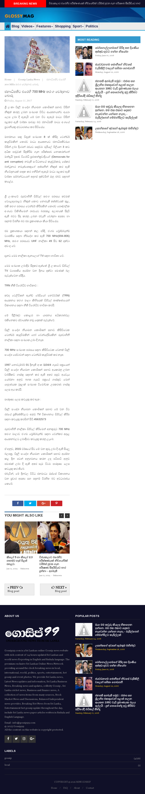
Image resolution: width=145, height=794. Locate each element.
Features (43, 26)
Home (8, 79)
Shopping (63, 26)
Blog (15, 26)
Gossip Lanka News (29, 79)
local (7, 765)
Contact (90, 788)
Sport (77, 26)
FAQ (65, 788)
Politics (92, 26)
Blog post (13, 591)
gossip (8, 758)
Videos (26, 26)
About (77, 788)
